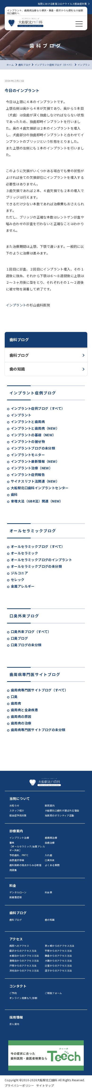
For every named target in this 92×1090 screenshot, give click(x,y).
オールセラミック (24, 553)
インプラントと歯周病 (28, 421)
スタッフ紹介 (16, 810)
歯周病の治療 (21, 723)
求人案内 (14, 1024)
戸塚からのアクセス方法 (22, 965)
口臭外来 (50, 860)
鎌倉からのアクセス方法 (58, 955)
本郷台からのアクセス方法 (24, 955)
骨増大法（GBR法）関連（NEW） (37, 501)
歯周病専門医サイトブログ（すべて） (39, 690)
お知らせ (14, 805)
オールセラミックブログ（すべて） (38, 546)
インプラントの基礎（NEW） (33, 434)
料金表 (48, 892)
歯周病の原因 (21, 716)
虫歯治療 (50, 842)
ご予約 (13, 993)
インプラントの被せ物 (28, 441)
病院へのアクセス (19, 945)
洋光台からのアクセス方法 (24, 970)
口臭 (14, 696)
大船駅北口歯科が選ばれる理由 (62, 810)
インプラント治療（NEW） (31, 468)
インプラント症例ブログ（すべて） (38, 408)
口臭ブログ (19, 638)
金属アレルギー (23, 586)
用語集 (13, 870)
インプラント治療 (19, 837)
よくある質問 (52, 865)
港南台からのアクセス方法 (24, 960)
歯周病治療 (51, 837)
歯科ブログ (19, 355)
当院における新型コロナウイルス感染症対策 (62, 3)
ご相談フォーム (53, 993)
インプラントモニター (28, 454)
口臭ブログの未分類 (26, 644)
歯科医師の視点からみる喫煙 (25, 865)
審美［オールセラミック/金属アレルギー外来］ (27, 846)
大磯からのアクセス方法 (58, 960)
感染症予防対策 (18, 815)
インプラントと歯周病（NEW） (35, 428)
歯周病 (16, 703)
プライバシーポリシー (19, 1085)
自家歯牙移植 (16, 860)
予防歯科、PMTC (19, 855)
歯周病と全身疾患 (24, 709)
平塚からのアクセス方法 (58, 950)
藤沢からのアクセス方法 (22, 950)
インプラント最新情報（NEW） (35, 461)
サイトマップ (45, 1085)
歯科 (14, 494)
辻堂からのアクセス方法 (58, 965)
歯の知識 (17, 369)
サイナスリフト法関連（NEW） (35, 481)
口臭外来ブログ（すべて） (31, 631)
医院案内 (50, 805)
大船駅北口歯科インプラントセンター (40, 487)
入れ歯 (48, 855)
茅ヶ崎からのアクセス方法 (59, 945)
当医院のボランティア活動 (59, 815)
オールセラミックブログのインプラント (41, 559)
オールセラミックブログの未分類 (36, 566)
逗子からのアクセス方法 (58, 970)
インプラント (21, 415)
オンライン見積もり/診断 (23, 998)
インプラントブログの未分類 (33, 448)
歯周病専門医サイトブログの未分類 (38, 729)
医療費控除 (15, 897)
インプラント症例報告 (28, 474)
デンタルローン (18, 892)
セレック (18, 579)
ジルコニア (19, 573)
